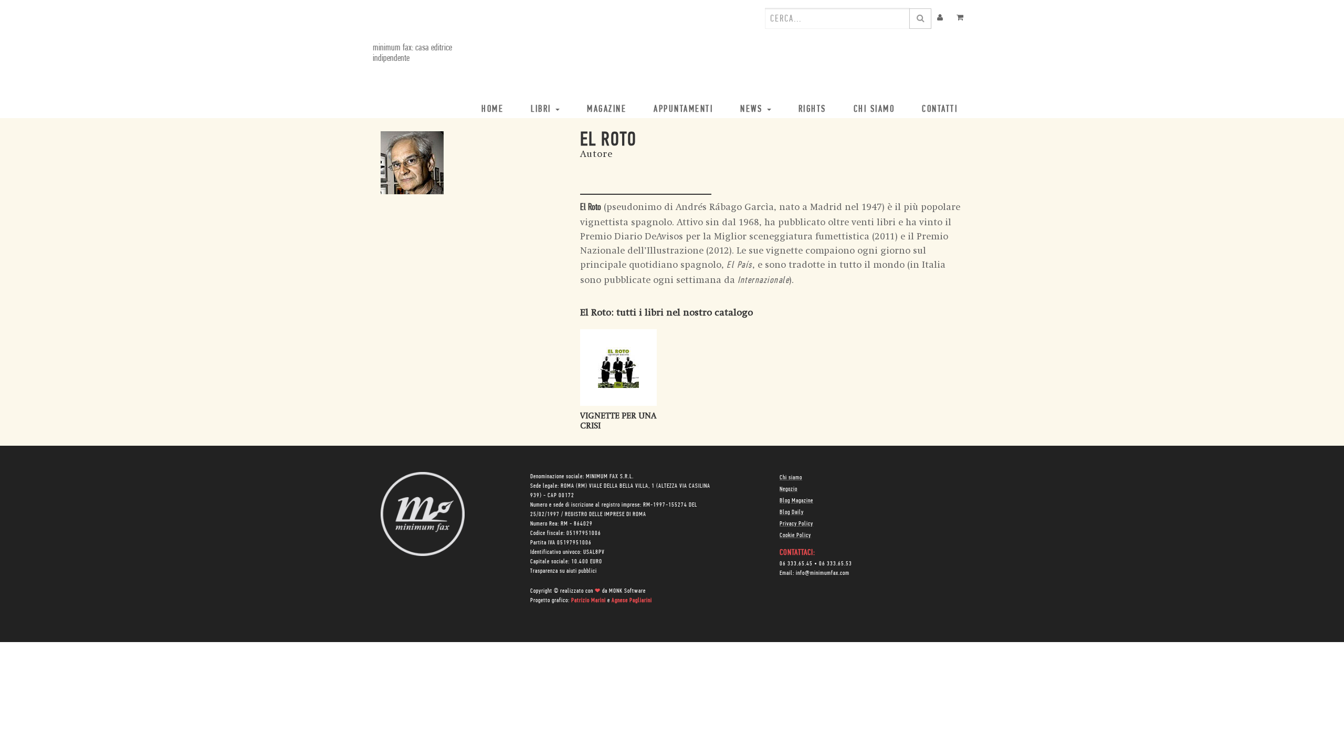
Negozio (788, 489)
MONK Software (627, 591)
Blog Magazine (796, 501)
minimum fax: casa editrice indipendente (412, 54)
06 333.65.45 (796, 564)
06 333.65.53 (835, 564)
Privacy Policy (796, 524)
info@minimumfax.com (822, 573)
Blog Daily (792, 512)
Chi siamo (791, 478)
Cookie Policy (795, 535)
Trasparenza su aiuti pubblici (563, 571)
